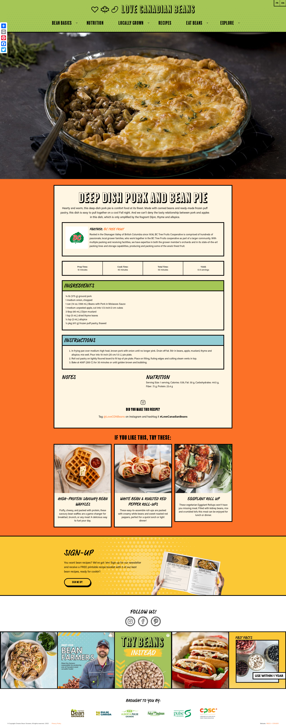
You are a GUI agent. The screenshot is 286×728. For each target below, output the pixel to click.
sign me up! (77, 582)
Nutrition (95, 23)
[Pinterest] (4, 38)
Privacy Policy (56, 723)
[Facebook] (4, 44)
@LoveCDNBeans (114, 416)
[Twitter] (4, 50)
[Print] (4, 32)
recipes (164, 23)
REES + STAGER (272, 723)
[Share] (4, 26)
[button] (62, 23)
